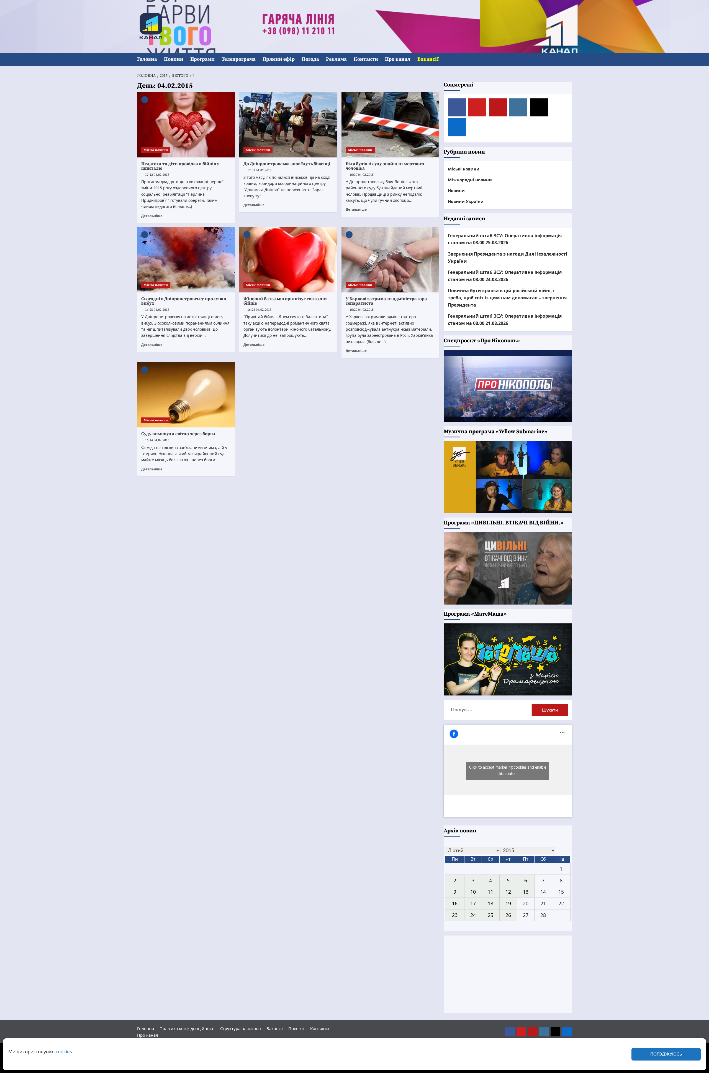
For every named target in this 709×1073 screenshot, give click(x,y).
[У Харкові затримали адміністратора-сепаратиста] (390, 259)
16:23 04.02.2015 (259, 310)
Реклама (336, 59)
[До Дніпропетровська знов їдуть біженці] (288, 124)
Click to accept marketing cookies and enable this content (507, 771)
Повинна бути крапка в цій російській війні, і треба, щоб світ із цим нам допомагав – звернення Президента (507, 297)
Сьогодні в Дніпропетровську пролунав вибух (183, 301)
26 (508, 915)
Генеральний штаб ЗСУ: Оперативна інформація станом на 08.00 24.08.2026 (505, 275)
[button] (568, 59)
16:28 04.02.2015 (157, 310)
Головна (147, 59)
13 (525, 891)
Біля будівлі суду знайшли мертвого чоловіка (385, 166)
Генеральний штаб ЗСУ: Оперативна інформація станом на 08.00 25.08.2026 (505, 239)
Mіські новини (156, 150)
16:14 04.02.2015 (157, 440)
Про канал (397, 59)
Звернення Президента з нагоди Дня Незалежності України (507, 257)
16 (455, 903)
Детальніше (151, 215)
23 (455, 915)
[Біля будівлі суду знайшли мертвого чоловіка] (390, 124)
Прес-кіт (296, 1028)
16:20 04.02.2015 (362, 310)
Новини (173, 59)
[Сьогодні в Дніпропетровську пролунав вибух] (186, 259)
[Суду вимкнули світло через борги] (186, 395)
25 (490, 915)
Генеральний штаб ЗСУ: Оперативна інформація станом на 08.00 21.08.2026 (505, 319)
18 (490, 903)
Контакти (366, 59)
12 (508, 891)
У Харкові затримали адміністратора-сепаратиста (387, 301)
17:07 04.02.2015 (259, 170)
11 (490, 891)
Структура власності (240, 1028)
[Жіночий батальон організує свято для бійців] (288, 259)
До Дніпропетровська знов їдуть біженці (286, 164)
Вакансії (428, 59)
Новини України (466, 201)
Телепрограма (239, 59)
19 (508, 903)
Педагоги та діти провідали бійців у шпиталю (180, 166)
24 (473, 915)
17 (473, 903)
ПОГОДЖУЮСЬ (666, 1054)
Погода (310, 59)
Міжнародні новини (470, 179)
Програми (202, 59)
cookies (64, 1051)
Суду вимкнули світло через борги (178, 434)
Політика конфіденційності (187, 1028)
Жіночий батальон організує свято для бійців (285, 301)
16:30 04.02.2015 (362, 175)
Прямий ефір (279, 59)
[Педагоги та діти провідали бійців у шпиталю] (186, 124)
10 (473, 891)
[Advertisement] (508, 974)
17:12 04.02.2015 (157, 175)
